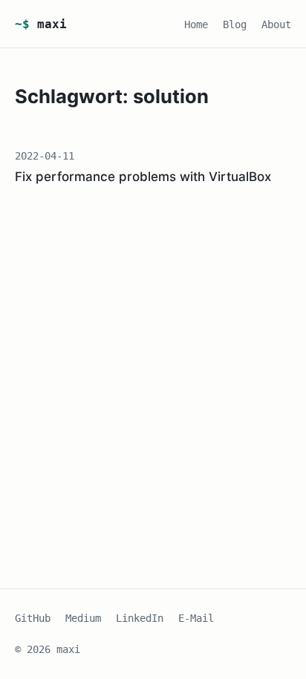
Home (196, 24)
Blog (235, 24)
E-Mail (196, 618)
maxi (41, 24)
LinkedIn (139, 618)
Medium (83, 618)
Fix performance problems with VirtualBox (143, 176)
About (276, 24)
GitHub (33, 618)
